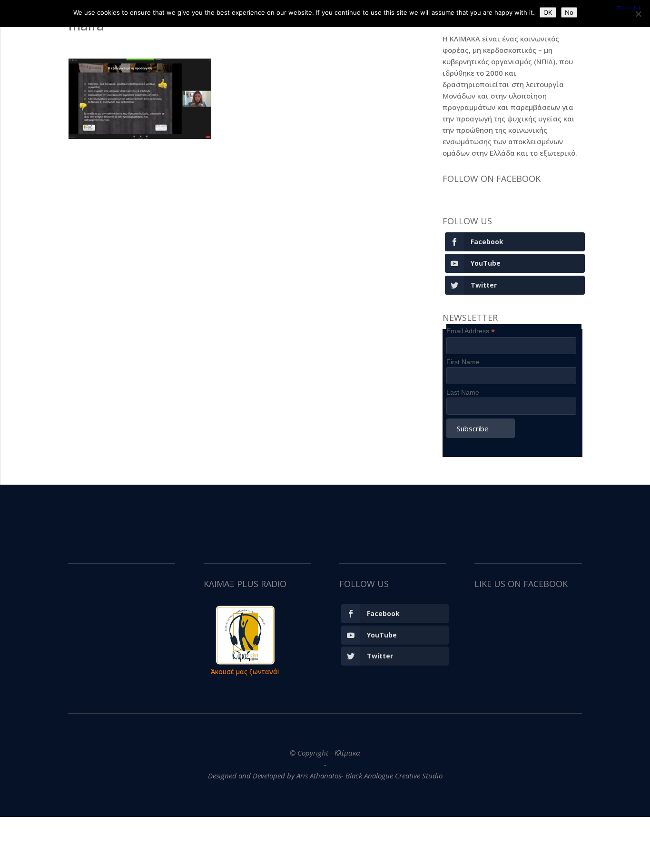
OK (547, 12)
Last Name (462, 392)
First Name (463, 362)
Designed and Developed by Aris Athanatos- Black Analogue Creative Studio (325, 775)
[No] (638, 14)
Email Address (470, 331)
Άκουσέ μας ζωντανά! (245, 671)
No (569, 12)
